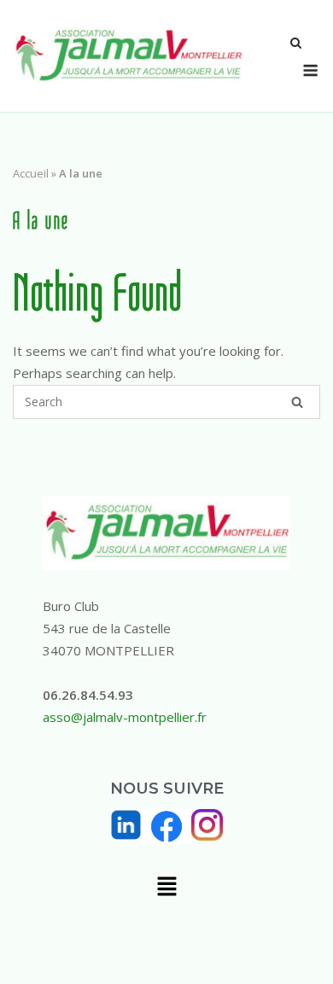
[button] (166, 887)
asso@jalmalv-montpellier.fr (125, 716)
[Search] (297, 402)
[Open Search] (296, 44)
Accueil (31, 173)
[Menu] (310, 70)
